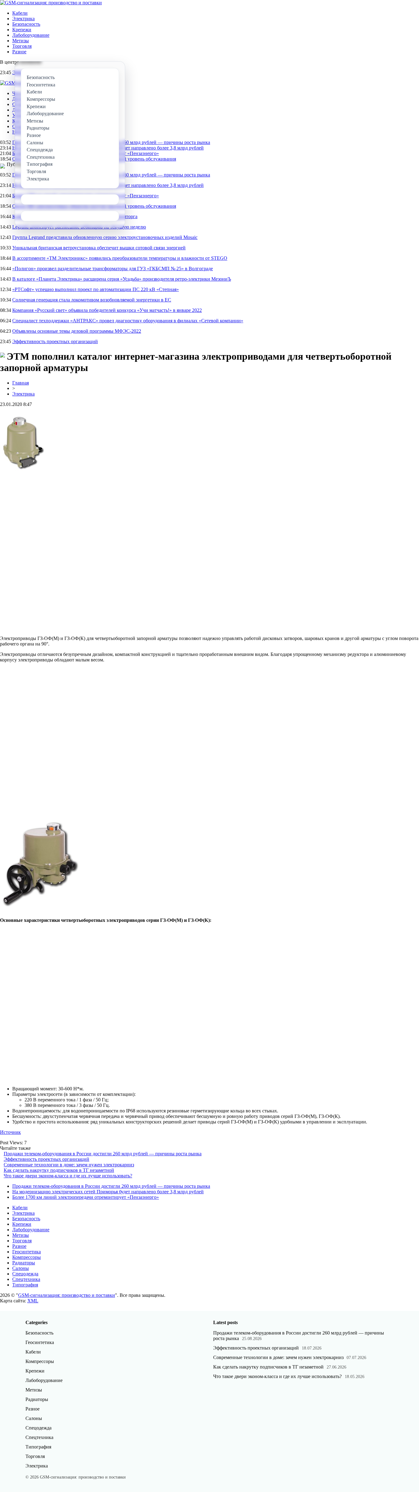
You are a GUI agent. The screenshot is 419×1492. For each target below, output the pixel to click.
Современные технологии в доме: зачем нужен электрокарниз (69, 1164)
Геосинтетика (26, 1251)
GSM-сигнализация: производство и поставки (66, 1295)
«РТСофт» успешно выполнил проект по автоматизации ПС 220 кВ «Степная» (95, 289)
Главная (20, 382)
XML (32, 1300)
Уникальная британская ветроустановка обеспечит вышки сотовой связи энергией (99, 247)
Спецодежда (25, 1273)
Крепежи (21, 29)
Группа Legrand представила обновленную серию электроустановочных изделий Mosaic (105, 237)
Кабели (20, 13)
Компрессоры (26, 1257)
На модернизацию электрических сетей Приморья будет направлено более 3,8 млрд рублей (108, 1191)
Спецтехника (26, 1279)
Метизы (20, 40)
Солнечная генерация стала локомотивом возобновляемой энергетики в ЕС (91, 299)
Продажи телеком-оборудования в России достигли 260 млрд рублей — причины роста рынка (103, 1153)
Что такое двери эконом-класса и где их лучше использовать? (68, 1175)
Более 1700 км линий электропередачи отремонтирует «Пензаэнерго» (85, 1197)
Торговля (22, 46)
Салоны (20, 1268)
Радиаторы (23, 1262)
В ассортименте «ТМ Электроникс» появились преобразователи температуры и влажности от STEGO (119, 258)
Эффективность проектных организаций (55, 341)
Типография (25, 1284)
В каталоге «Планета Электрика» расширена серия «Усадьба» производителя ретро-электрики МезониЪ (121, 279)
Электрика (23, 18)
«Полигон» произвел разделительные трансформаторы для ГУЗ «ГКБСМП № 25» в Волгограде (112, 268)
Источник (10, 1132)
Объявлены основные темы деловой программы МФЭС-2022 (76, 331)
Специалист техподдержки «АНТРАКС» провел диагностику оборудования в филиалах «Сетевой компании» (127, 320)
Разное (19, 51)
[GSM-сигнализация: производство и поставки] (51, 2)
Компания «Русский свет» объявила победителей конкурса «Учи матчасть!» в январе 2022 (107, 310)
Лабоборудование (30, 35)
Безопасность (26, 24)
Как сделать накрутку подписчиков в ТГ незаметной (59, 1170)
